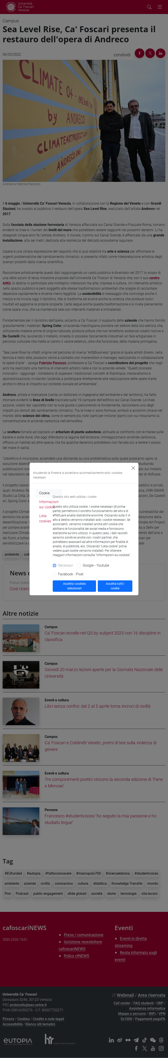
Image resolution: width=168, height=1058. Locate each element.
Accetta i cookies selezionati (74, 586)
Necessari (65, 565)
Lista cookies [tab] (45, 518)
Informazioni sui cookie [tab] (49, 504)
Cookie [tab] (44, 493)
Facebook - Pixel (70, 574)
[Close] (133, 467)
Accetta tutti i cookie (115, 586)
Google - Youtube (96, 565)
